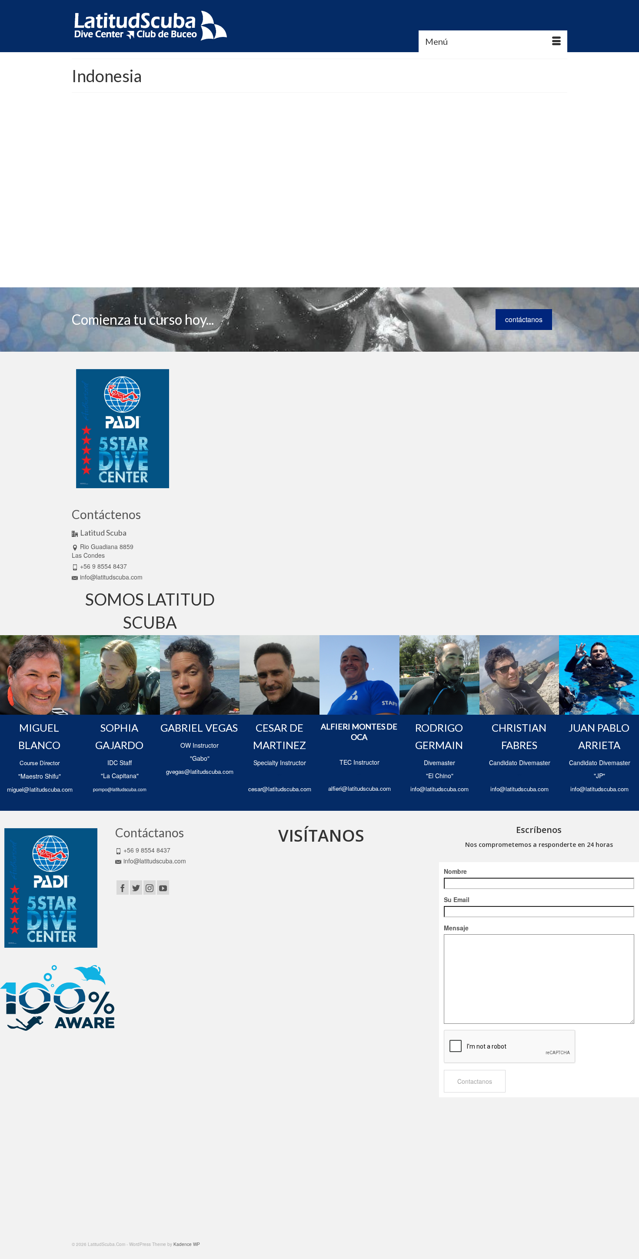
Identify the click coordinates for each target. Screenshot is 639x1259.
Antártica (244, 223)
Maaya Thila (243, 242)
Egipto (268, 232)
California (376, 223)
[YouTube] (163, 887)
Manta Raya (310, 242)
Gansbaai (287, 232)
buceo (337, 223)
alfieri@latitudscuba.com (359, 788)
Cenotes (396, 223)
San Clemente (338, 251)
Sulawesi (266, 261)
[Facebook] (122, 887)
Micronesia (372, 242)
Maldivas (286, 242)
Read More (383, 206)
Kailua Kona (350, 232)
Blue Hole (300, 223)
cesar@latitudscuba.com (279, 789)
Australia (264, 223)
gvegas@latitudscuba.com (199, 771)
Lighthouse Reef (407, 232)
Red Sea (253, 251)
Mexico (352, 242)
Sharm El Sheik (370, 251)
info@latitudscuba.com (111, 577)
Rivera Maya (308, 251)
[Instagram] (149, 887)
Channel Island (423, 223)
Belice (282, 223)
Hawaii (306, 232)
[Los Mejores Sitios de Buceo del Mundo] (145, 187)
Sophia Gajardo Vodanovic (273, 166)
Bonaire (320, 223)
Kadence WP (186, 1244)
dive (255, 232)
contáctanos (523, 319)
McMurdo (334, 242)
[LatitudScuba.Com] (150, 26)
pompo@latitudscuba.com (119, 789)
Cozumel (239, 232)
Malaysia (266, 242)
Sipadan (397, 251)
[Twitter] (136, 887)
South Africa (420, 251)
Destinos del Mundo (363, 166)
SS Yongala (243, 261)
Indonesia (325, 232)
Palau (392, 242)
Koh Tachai (376, 232)
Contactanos (474, 1081)
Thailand (286, 261)
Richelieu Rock (279, 251)
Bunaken (355, 223)
